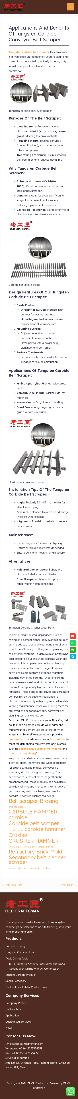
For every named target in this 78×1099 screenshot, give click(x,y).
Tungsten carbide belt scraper (29, 52)
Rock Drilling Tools (16, 958)
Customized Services (18, 1021)
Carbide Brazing (15, 946)
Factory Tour (13, 1009)
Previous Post (12, 884)
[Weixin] (73, 650)
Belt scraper (23, 801)
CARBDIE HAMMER (33, 811)
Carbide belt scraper (34, 823)
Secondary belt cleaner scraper (37, 859)
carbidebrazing (16, 830)
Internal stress (31, 847)
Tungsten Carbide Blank (19, 952)
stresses (12, 868)
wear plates (35, 868)
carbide (18, 817)
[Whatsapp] (73, 643)
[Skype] (73, 656)
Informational (15, 847)
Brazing (49, 801)
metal (42, 847)
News (8, 1027)
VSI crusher (23, 868)
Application (12, 1015)
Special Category (15, 981)
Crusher (18, 835)
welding (46, 868)
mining (49, 847)
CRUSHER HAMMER (34, 840)
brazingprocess (16, 807)
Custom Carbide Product (20, 974)
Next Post (68, 884)
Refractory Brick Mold (35, 851)
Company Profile (15, 1003)
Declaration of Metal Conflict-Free (26, 987)
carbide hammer (45, 829)
